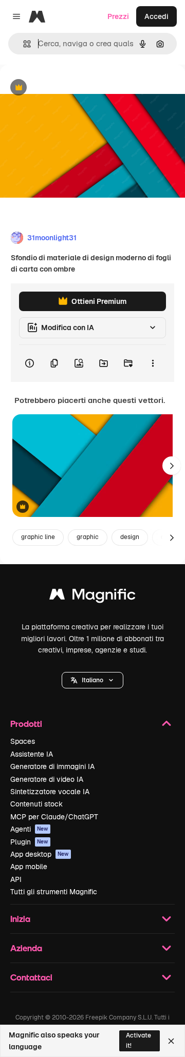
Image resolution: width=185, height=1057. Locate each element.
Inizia (20, 918)
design (129, 537)
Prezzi (118, 16)
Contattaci (31, 977)
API (16, 879)
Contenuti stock (36, 804)
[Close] (171, 1041)
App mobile (28, 866)
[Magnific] (92, 597)
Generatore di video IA (46, 779)
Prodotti (26, 723)
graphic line (38, 537)
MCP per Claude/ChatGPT (54, 816)
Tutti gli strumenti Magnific (53, 891)
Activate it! (138, 1040)
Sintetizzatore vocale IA (49, 791)
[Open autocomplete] (23, 44)
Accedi (156, 16)
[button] (92, 680)
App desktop (39, 854)
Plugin (29, 842)
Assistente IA (31, 754)
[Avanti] (171, 465)
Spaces (22, 741)
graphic (88, 537)
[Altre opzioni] (152, 363)
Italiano (92, 680)
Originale (67, 88)
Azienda (26, 948)
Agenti (29, 829)
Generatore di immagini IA (52, 766)
